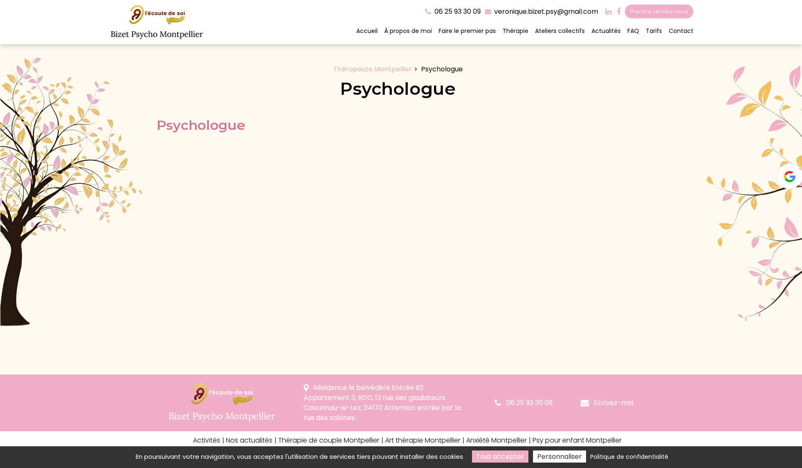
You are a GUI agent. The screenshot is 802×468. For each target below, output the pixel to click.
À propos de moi (408, 31)
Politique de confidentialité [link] (629, 457)
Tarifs (654, 31)
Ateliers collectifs (560, 31)
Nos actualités (249, 440)
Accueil (367, 31)
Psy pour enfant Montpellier (577, 440)
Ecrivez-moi (612, 402)
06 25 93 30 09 (529, 402)
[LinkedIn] (608, 12)
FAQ (633, 31)
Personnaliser (559, 456)
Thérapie (515, 31)
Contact (681, 31)
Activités (206, 440)
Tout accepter (500, 456)
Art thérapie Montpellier (422, 440)
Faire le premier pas (467, 31)
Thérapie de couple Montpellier (328, 440)
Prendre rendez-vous (659, 11)
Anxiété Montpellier (496, 440)
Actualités (606, 31)
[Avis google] (789, 176)
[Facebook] (619, 12)
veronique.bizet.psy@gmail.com (545, 11)
